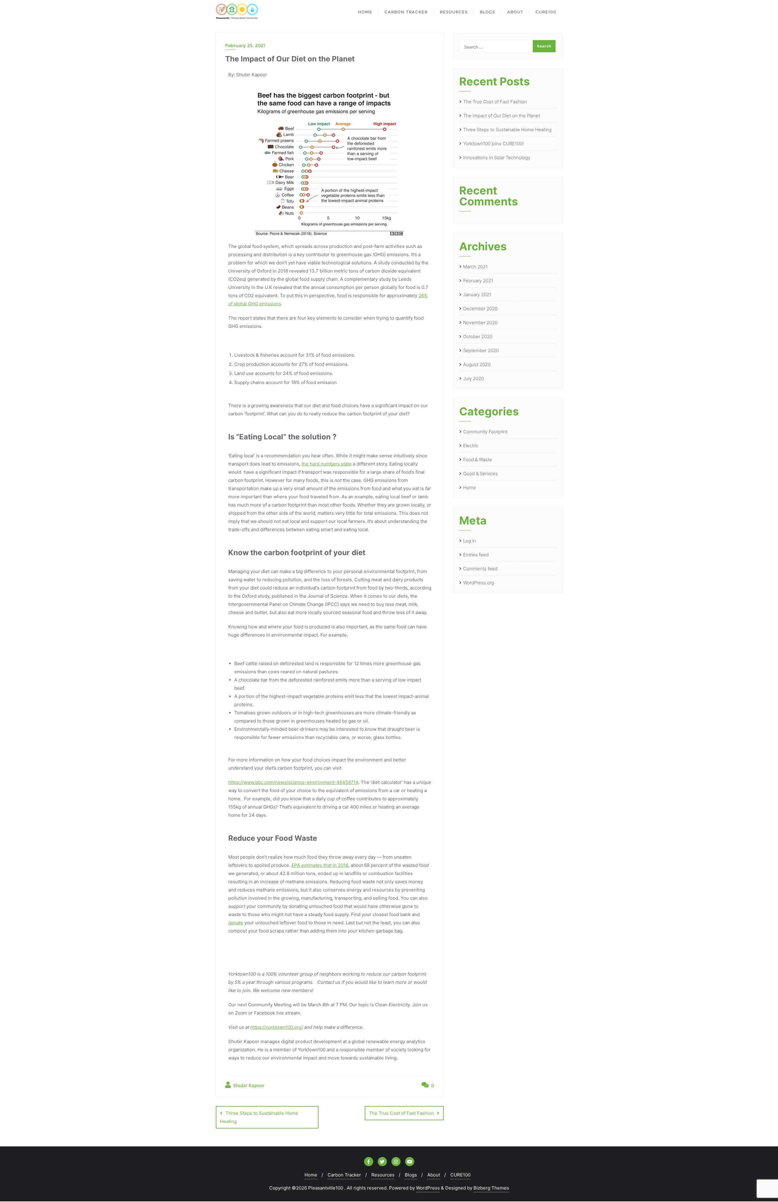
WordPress (428, 1188)
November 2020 (480, 322)
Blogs (411, 1175)
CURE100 (460, 1175)
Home (469, 487)
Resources (382, 1175)
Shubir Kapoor (248, 1085)
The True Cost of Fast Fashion (401, 1113)
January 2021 (477, 294)
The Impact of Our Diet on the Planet (501, 115)
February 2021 (478, 280)
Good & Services (480, 473)
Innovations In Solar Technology (496, 157)
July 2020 (473, 378)
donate (235, 923)
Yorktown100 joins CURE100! (493, 143)
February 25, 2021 (245, 45)
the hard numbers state (326, 464)
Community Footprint (485, 431)
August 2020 (477, 364)
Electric (470, 445)
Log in (469, 541)
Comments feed (480, 569)
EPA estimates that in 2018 (319, 865)
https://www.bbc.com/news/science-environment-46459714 (293, 782)
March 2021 (475, 267)
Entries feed (476, 555)
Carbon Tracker (344, 1175)
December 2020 (480, 308)
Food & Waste (477, 459)
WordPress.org (478, 583)
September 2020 (481, 350)
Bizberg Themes (491, 1188)
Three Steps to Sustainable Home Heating (259, 1117)
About (433, 1175)
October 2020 (477, 336)
